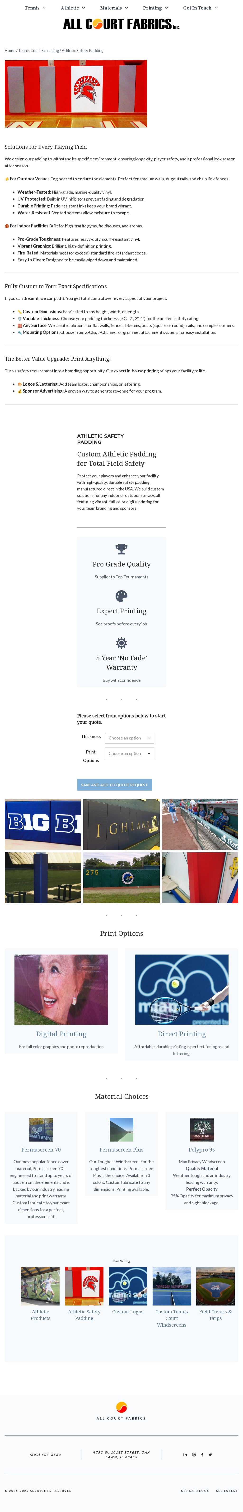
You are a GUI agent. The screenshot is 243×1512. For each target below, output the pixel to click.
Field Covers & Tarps (215, 1314)
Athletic (70, 8)
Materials (111, 8)
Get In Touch (197, 8)
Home (10, 50)
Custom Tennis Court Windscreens (171, 1318)
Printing (152, 8)
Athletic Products (40, 1314)
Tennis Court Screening (38, 50)
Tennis (32, 8)
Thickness (91, 736)
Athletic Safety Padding (84, 1314)
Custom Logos (128, 1311)
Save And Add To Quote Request (114, 784)
